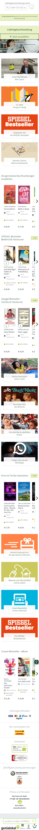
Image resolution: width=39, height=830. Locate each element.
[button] (23, 827)
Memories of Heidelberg (23, 270)
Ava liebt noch (24, 681)
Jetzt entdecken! (20, 36)
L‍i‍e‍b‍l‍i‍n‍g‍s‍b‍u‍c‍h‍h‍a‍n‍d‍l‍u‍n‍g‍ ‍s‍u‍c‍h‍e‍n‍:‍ (17, 3)
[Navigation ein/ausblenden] (29, 827)
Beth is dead (23, 208)
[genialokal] (10, 827)
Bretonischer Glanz (23, 506)
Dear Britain (9, 331)
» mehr (34, 238)
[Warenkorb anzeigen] (35, 827)
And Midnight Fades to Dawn (10, 271)
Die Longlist (19, 29)
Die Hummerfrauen (8, 685)
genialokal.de (9, 16)
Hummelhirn (9, 208)
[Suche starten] (33, 821)
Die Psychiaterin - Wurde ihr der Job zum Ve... (9, 509)
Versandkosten (24, 799)
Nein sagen (23, 331)
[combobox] (17, 821)
